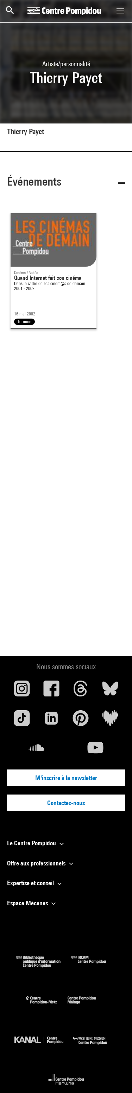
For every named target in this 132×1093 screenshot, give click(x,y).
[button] (66, 182)
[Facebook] (51, 691)
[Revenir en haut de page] (115, 1076)
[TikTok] (22, 720)
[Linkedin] (51, 720)
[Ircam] (94, 965)
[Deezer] (110, 720)
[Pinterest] (81, 720)
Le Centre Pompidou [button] (32, 843)
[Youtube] (95, 750)
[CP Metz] (47, 1005)
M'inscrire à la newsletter (66, 777)
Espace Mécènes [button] (28, 903)
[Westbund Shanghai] (95, 1046)
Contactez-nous (66, 803)
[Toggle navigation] (120, 11)
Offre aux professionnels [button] (37, 863)
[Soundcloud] (36, 750)
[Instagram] (22, 691)
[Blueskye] (110, 691)
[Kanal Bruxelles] (44, 1046)
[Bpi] (43, 965)
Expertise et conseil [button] (31, 883)
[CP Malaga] (87, 1005)
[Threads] (81, 691)
